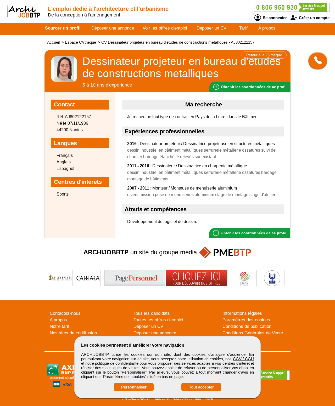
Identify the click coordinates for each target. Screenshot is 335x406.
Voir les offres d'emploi (165, 28)
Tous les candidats (151, 313)
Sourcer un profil (63, 28)
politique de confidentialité (116, 363)
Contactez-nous (65, 313)
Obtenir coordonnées (253, 87)
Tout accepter (201, 387)
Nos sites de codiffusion (73, 332)
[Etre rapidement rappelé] (315, 60)
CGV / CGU (243, 359)
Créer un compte (314, 17)
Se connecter (274, 17)
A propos (267, 28)
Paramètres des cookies (246, 319)
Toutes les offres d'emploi (158, 319)
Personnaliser (134, 387)
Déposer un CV (211, 28)
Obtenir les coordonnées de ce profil (253, 233)
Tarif (243, 28)
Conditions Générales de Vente (252, 332)
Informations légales (242, 313)
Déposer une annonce (112, 28)
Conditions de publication (246, 326)
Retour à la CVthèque (264, 55)
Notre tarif (59, 326)
